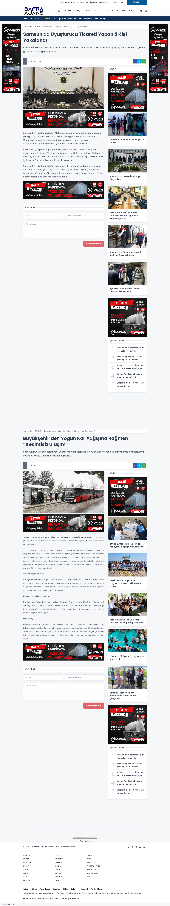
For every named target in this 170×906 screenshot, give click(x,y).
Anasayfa (28, 27)
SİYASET (97, 10)
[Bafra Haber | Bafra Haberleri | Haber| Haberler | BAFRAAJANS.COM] (34, 11)
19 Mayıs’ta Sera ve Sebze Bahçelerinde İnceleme (71, 18)
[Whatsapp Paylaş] (144, 61)
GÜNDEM (67, 10)
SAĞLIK (115, 10)
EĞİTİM (107, 10)
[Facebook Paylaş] (135, 61)
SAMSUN (38, 431)
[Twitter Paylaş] (139, 61)
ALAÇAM (132, 10)
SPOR (123, 10)
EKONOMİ (87, 10)
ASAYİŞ (77, 10)
